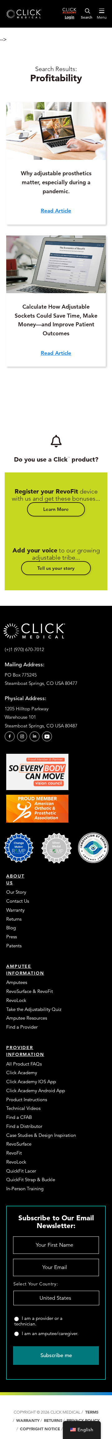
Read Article (56, 211)
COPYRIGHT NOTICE (40, 1429)
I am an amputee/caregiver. (50, 1333)
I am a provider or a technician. (38, 1321)
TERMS (91, 1412)
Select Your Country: (35, 1284)
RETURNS (53, 1420)
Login (69, 16)
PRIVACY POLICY (83, 1420)
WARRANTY (28, 1420)
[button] (56, 509)
